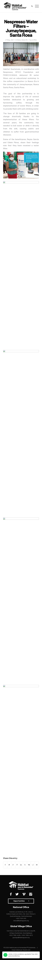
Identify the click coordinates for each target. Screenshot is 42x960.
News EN (25, 40)
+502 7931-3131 (21, 918)
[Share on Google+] (13, 865)
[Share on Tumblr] (25, 865)
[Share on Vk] (29, 865)
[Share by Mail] (37, 865)
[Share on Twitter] (9, 865)
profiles (34, 40)
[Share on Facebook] (5, 865)
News (19, 40)
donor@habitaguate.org (21, 920)
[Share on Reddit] (33, 865)
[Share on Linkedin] (21, 865)
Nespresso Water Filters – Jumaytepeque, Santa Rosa (21, 28)
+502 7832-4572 (27, 935)
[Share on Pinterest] (17, 865)
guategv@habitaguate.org (21, 937)
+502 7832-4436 (14, 935)
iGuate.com (26, 950)
